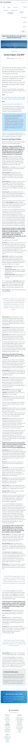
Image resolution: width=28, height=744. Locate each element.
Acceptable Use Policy (19, 719)
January (4, 97)
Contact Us (19, 723)
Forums (7, 728)
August (23, 97)
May (18, 97)
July (20, 97)
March (12, 97)
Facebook (7, 739)
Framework (7, 720)
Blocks (7, 718)
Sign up (16, 36)
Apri (15, 97)
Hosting (7, 723)
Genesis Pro (7, 717)
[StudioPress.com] (6, 2)
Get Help (19, 729)
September (4, 99)
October (10, 99)
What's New (14, 51)
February (8, 97)
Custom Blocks (7, 719)
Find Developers (7, 726)
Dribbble (7, 741)
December (22, 99)
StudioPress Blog (19, 726)
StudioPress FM (7, 737)
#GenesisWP (7, 730)
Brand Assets (19, 717)
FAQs (19, 730)
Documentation (19, 728)
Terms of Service (19, 718)
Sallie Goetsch (18, 111)
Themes (7, 722)
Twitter (7, 740)
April (15, 104)
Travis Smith (10, 111)
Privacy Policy (19, 720)
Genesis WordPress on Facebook (15, 683)
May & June (20, 104)
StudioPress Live (7, 736)
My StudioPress (23, 31)
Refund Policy (19, 722)
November (14, 99)
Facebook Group (7, 729)
